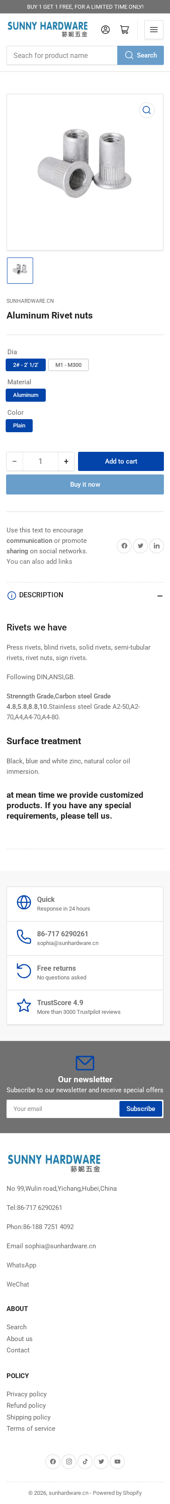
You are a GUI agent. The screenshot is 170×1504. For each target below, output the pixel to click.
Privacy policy (27, 1394)
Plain (19, 425)
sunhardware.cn (30, 301)
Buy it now (85, 484)
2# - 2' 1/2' (25, 365)
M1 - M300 (68, 365)
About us (20, 1339)
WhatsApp (21, 1265)
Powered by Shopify (117, 1493)
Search (147, 55)
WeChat (18, 1284)
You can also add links (39, 562)
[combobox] (85, 55)
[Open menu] (153, 29)
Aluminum (25, 395)
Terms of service (31, 1429)
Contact (18, 1350)
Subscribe (140, 1109)
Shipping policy (29, 1417)
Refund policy (26, 1405)
